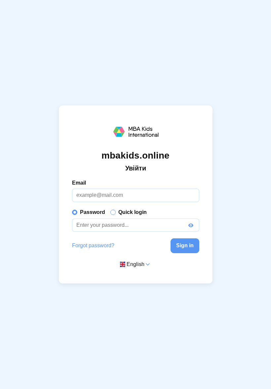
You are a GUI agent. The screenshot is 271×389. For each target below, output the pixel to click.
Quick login (132, 212)
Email (79, 183)
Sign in (185, 245)
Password (92, 212)
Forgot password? (93, 245)
